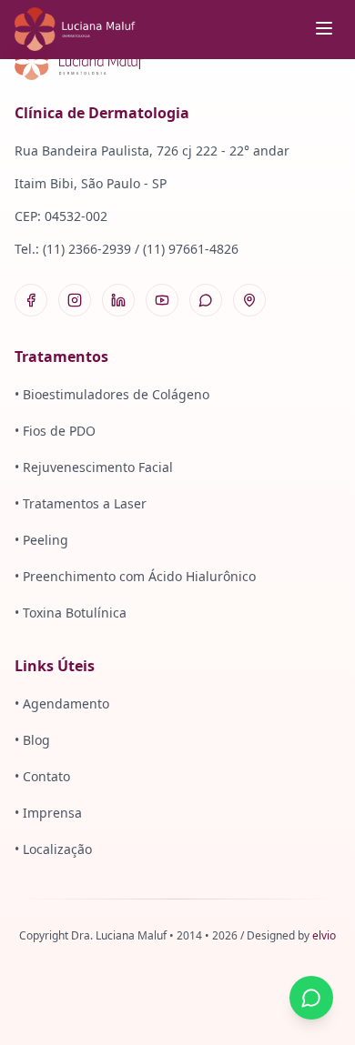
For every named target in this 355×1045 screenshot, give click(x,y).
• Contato (42, 776)
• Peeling (41, 539)
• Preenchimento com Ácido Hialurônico (135, 576)
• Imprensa (48, 812)
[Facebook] (31, 300)
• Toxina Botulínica (71, 612)
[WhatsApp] (205, 300)
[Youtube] (162, 300)
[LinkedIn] (118, 300)
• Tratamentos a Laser (81, 503)
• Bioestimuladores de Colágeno (112, 394)
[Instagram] (74, 300)
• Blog (32, 740)
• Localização (53, 849)
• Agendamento (62, 703)
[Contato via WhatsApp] (311, 998)
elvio (324, 935)
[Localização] (249, 300)
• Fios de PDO (55, 430)
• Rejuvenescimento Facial (94, 467)
